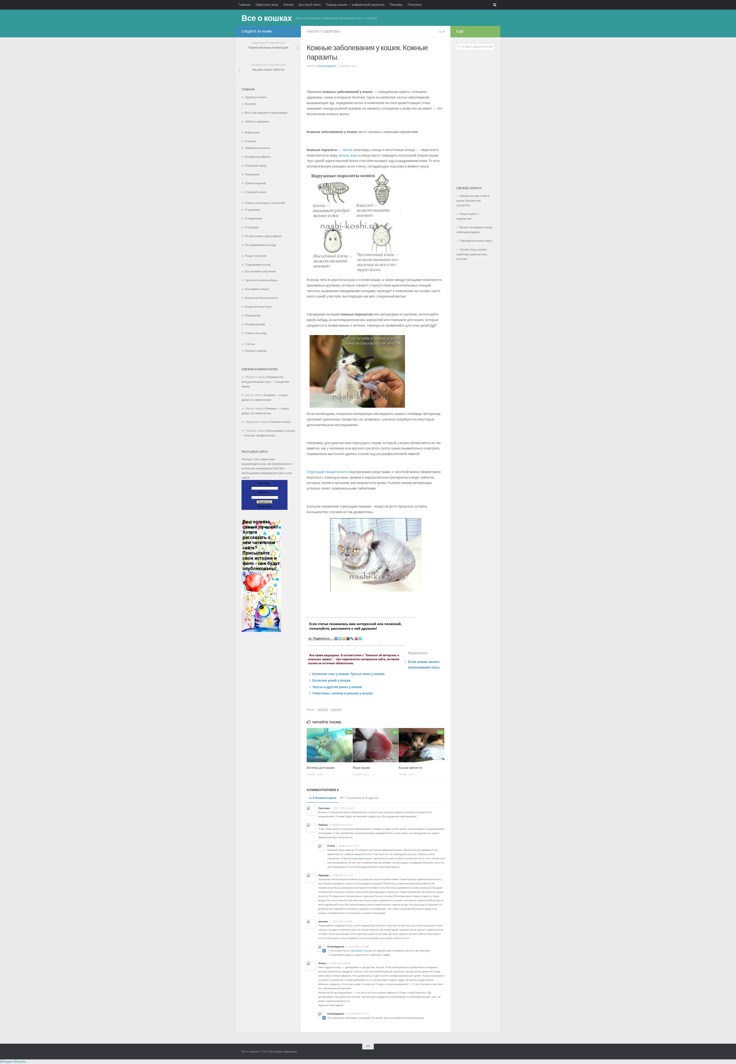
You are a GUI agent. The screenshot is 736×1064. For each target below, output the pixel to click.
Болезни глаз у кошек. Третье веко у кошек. (348, 674)
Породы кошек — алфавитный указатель (355, 5)
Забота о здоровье (324, 31)
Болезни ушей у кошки (331, 680)
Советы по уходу (256, 333)
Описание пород (255, 165)
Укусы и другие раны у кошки (337, 687)
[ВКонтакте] (336, 638)
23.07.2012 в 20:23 (344, 808)
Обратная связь (267, 5)
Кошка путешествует (259, 306)
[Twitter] (340, 638)
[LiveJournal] (352, 638)
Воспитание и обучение (260, 271)
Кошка (426, 975)
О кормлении (253, 218)
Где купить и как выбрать (261, 280)
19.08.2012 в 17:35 (343, 875)
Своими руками (255, 324)
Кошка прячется (410, 768)
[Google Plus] (356, 638)
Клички (288, 5)
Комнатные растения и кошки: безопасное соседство (472, 200)
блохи (347, 150)
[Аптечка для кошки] (329, 745)
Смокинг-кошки (280, 422)
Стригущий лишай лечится (328, 472)
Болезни (250, 104)
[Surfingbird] (360, 638)
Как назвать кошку (257, 289)
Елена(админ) (326, 66)
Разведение (253, 315)
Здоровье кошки (255, 97)
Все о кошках (267, 18)
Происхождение (255, 183)
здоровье (336, 709)
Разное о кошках (256, 350)
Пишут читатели (255, 256)
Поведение (252, 174)
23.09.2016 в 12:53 (358, 1013)
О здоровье (252, 209)
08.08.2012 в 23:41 (349, 845)
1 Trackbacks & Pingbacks (361, 798)
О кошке (250, 141)
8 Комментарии (324, 798)
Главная (244, 5)
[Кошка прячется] (421, 745)
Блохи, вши (348, 155)
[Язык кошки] (375, 745)
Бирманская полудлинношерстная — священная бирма (265, 381)
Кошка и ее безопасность (261, 298)
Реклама (396, 5)
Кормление (252, 132)
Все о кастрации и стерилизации (266, 112)
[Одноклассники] (344, 638)
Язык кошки (361, 768)
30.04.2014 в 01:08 (358, 946)
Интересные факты (257, 157)
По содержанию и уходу (260, 245)
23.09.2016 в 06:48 (340, 963)
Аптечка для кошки (320, 768)
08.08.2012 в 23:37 (342, 824)
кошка (354, 858)
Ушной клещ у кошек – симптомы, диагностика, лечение (472, 254)
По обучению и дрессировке (263, 236)
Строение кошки (255, 192)
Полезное (415, 5)
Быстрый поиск (310, 5)
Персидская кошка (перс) (476, 240)
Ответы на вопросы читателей (265, 203)
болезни (323, 709)
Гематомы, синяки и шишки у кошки (342, 693)
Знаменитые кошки (257, 148)
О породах (252, 227)
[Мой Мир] (348, 638)
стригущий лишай (361, 950)
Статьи (249, 344)
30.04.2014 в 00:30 (342, 921)
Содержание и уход (257, 264)
